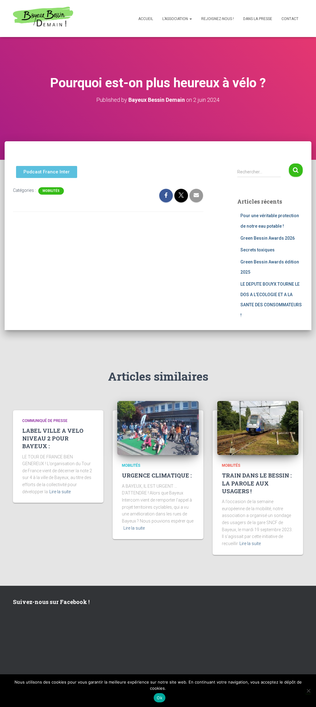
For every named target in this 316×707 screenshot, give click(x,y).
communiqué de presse (45, 421)
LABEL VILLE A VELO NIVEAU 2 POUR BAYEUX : (52, 438)
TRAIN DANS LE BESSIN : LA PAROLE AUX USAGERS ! (257, 483)
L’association (175, 19)
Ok (159, 697)
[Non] (308, 691)
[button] (190, 19)
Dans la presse (257, 19)
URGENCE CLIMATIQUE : (157, 475)
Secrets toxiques (257, 249)
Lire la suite (60, 491)
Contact (289, 19)
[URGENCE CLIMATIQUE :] (157, 427)
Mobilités (51, 190)
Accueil (145, 19)
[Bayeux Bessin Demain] (43, 18)
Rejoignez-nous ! (217, 19)
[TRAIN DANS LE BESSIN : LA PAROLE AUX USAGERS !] (257, 427)
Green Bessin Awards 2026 (267, 238)
